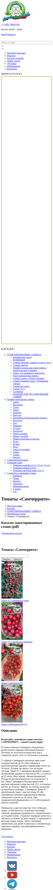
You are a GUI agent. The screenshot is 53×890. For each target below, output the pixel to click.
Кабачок (17, 412)
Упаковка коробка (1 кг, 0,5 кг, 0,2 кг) (31, 465)
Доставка (11, 63)
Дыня (16, 410)
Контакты (12, 69)
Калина (16, 481)
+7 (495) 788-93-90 (10, 24)
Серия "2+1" (19, 389)
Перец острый (20, 433)
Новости (11, 55)
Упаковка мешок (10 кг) (25, 468)
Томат (16, 452)
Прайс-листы (13, 61)
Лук (15, 423)
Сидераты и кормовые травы (21, 473)
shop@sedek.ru (8, 34)
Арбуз (16, 402)
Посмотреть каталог (12, 533)
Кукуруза (17, 420)
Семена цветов (20, 365)
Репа (15, 447)
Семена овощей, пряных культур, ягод (32, 362)
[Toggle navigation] (2, 48)
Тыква (16, 454)
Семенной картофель (17, 460)
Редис (16, 441)
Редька (16, 444)
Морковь (17, 426)
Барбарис (17, 476)
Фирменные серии (22, 357)
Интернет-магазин (16, 53)
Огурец (16, 428)
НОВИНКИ (19, 360)
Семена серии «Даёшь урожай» (28, 378)
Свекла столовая (21, 449)
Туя (14, 491)
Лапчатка (17, 483)
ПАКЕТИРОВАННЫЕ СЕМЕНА (24, 354)
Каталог (15, 58)
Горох (16, 407)
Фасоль (16, 457)
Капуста (17, 415)
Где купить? (7, 836)
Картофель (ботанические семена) (30, 418)
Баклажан (18, 404)
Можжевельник (21, 486)
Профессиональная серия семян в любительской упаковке (30, 369)
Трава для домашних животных (29, 373)
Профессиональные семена (20, 399)
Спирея (16, 489)
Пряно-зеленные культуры (26, 439)
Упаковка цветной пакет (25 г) (28, 470)
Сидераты (18, 391)
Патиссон (18, 431)
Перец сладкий (20, 436)
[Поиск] (2, 46)
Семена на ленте (21, 386)
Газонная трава (14, 462)
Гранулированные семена (26, 375)
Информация (13, 66)
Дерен (16, 478)
